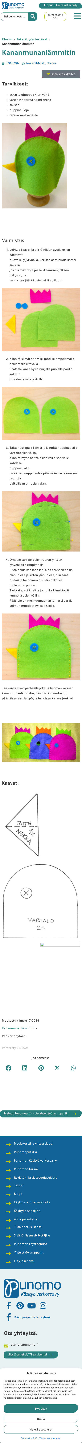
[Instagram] (43, 1305)
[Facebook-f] (8, 1305)
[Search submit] (33, 16)
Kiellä (41, 1419)
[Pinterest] (20, 1305)
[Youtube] (31, 1305)
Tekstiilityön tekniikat (32, 39)
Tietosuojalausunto (49, 1438)
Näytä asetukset (41, 1429)
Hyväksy (41, 1408)
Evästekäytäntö (29, 1438)
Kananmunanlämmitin (18, 1028)
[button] (8, 1068)
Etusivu (7, 39)
